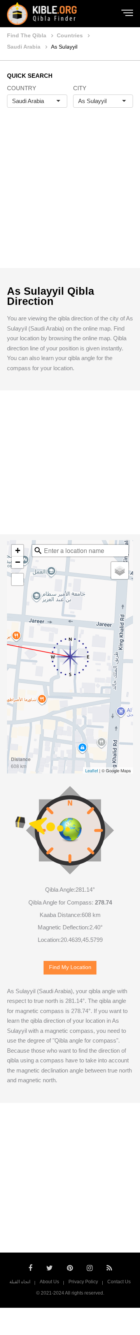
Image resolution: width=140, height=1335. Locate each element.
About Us (49, 1281)
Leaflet (91, 770)
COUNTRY (21, 88)
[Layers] (119, 570)
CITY (79, 88)
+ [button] (17, 550)
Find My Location (70, 967)
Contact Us (119, 1281)
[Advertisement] (70, 196)
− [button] (17, 562)
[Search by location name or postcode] (38, 550)
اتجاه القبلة (19, 1281)
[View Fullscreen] (17, 579)
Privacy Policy (83, 1281)
